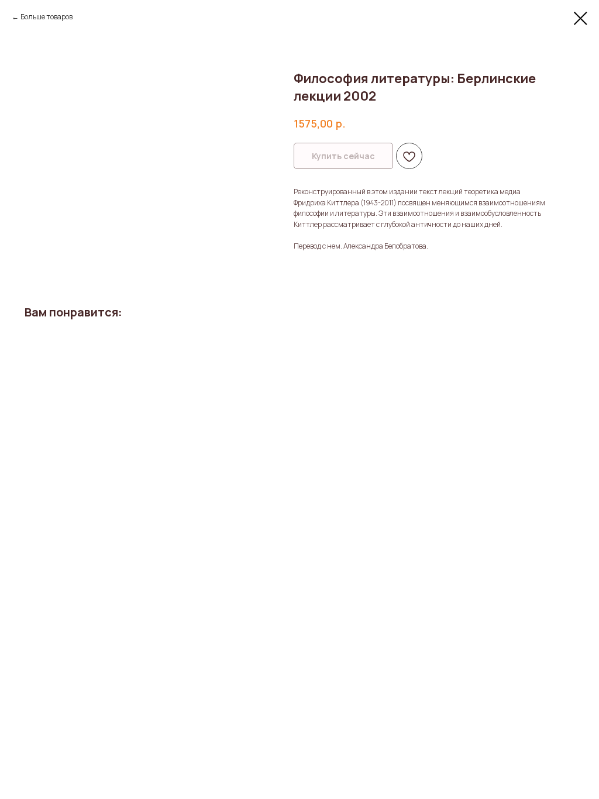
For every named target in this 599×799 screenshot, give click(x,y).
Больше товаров (46, 17)
